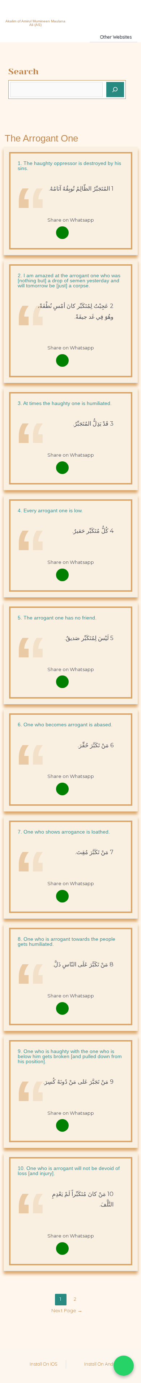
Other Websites (116, 37)
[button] (86, 14)
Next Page (66, 1310)
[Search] (115, 89)
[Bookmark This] (78, 232)
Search (23, 71)
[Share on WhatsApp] (124, 1366)
